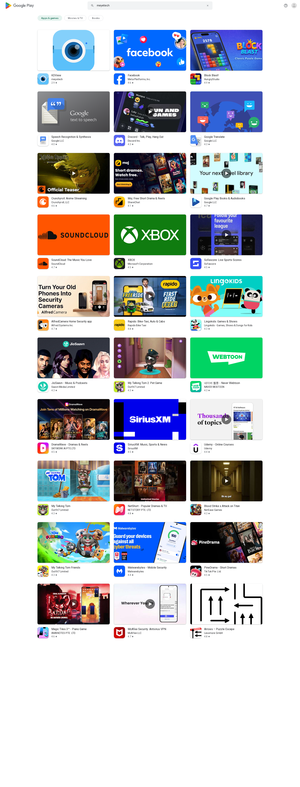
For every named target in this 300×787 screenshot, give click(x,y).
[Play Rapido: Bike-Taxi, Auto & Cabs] (150, 296)
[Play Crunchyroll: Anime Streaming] (73, 173)
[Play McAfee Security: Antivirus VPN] (150, 604)
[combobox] (150, 5)
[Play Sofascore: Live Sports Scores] (226, 235)
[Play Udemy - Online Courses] (226, 419)
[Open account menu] (294, 5)
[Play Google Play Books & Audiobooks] (226, 173)
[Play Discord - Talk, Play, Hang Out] (150, 112)
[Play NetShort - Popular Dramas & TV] (150, 481)
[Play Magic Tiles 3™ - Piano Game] (73, 604)
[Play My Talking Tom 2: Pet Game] (150, 358)
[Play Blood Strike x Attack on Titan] (226, 481)
